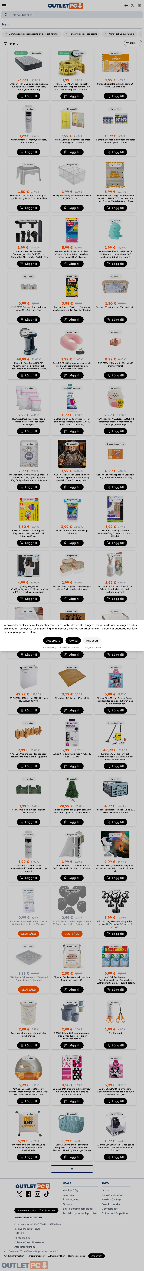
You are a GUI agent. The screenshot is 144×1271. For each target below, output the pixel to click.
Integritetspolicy (92, 647)
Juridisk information (70, 647)
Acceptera (53, 640)
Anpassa (92, 640)
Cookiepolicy (49, 647)
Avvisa (73, 640)
